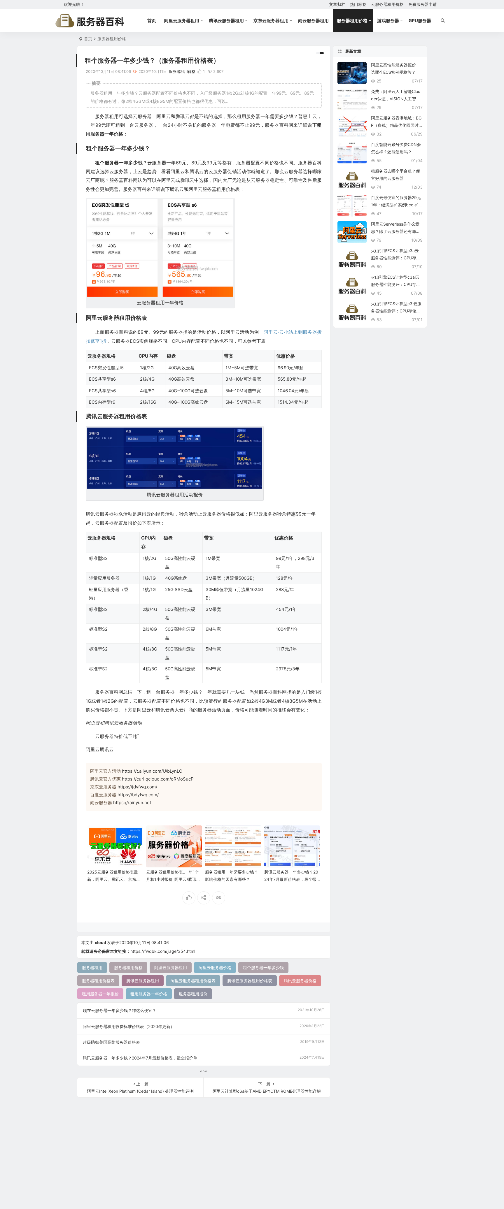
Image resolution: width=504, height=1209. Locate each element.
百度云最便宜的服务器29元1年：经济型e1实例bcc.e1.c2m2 (396, 205)
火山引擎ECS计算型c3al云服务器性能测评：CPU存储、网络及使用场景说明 (395, 284)
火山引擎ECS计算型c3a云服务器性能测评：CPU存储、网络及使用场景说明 (395, 258)
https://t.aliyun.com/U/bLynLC (152, 771)
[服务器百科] (89, 20)
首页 (151, 20)
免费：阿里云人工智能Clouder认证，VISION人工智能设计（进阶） (395, 98)
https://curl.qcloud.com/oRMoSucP (158, 779)
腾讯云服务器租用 (226, 20)
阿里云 (93, 749)
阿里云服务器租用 (181, 20)
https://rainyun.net (132, 802)
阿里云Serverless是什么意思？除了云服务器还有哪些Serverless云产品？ (395, 231)
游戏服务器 (388, 20)
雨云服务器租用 (313, 20)
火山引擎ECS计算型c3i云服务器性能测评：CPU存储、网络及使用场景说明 (396, 311)
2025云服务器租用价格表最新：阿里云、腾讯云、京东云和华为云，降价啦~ (113, 879)
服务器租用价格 (352, 20)
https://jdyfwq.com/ (137, 787)
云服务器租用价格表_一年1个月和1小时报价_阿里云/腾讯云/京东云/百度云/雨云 (174, 879)
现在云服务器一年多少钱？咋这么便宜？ (204, 1010)
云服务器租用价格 (387, 4)
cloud (100, 942)
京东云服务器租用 (270, 20)
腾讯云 (107, 749)
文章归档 (337, 4)
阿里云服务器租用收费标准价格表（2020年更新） (204, 1026)
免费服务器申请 (422, 4)
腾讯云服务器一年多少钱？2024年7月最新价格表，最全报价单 (291, 879)
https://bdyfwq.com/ (138, 794)
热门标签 (358, 4)
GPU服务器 (420, 20)
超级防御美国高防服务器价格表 (204, 1042)
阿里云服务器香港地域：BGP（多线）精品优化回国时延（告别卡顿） (396, 125)
